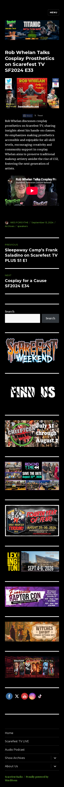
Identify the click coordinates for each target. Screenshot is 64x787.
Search (9, 311)
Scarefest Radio (14, 776)
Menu (53, 12)
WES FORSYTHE (19, 222)
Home (9, 733)
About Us (11, 766)
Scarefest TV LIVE (17, 741)
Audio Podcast (15, 749)
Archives (9, 226)
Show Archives (15, 758)
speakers (22, 226)
